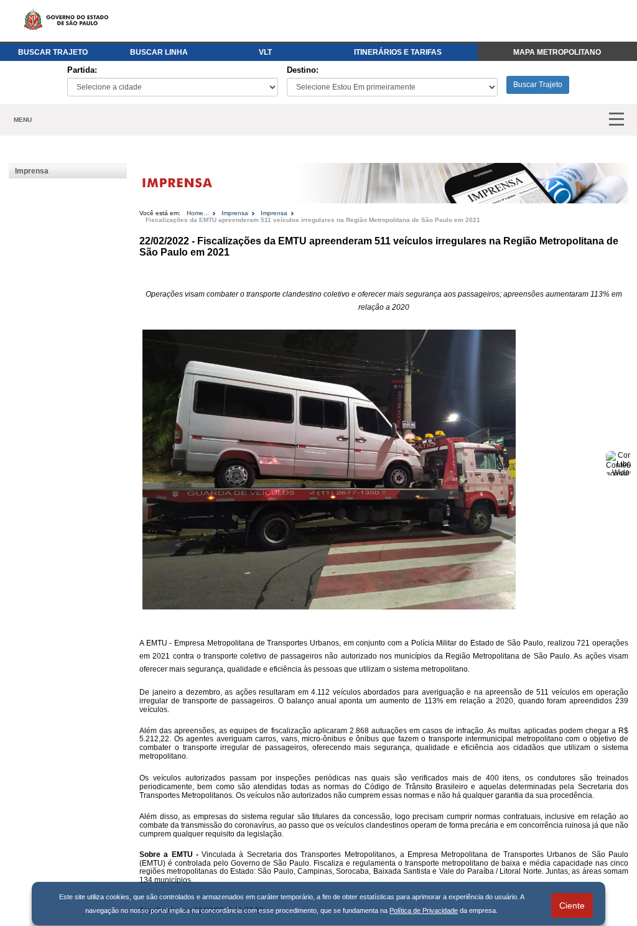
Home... (198, 213)
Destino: (302, 70)
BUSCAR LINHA (159, 52)
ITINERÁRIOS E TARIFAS (398, 52)
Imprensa (32, 171)
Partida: (82, 70)
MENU (23, 119)
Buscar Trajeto (537, 84)
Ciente (572, 905)
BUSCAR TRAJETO (53, 52)
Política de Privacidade (423, 910)
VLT (265, 52)
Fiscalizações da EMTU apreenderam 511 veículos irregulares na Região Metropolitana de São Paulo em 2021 (313, 219)
